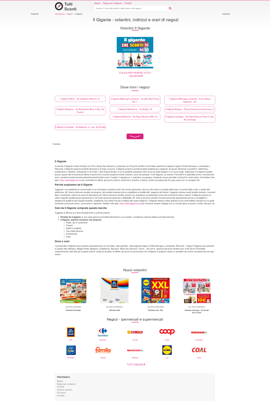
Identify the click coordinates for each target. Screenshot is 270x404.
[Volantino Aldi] (114, 290)
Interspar (135, 357)
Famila (103, 357)
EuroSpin (71, 357)
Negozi (97, 3)
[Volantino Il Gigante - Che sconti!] (135, 52)
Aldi (70, 340)
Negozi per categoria (112, 3)
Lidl (167, 357)
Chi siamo (61, 392)
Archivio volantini (64, 389)
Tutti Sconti (70, 6)
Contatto (61, 395)
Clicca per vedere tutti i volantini (135, 74)
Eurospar (199, 340)
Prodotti (128, 3)
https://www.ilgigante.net (70, 180)
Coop (167, 340)
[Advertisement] (39, 57)
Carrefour (103, 340)
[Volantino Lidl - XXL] (155, 290)
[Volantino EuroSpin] (73, 290)
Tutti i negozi (135, 364)
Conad (135, 340)
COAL (199, 357)
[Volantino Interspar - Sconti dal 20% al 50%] (197, 290)
